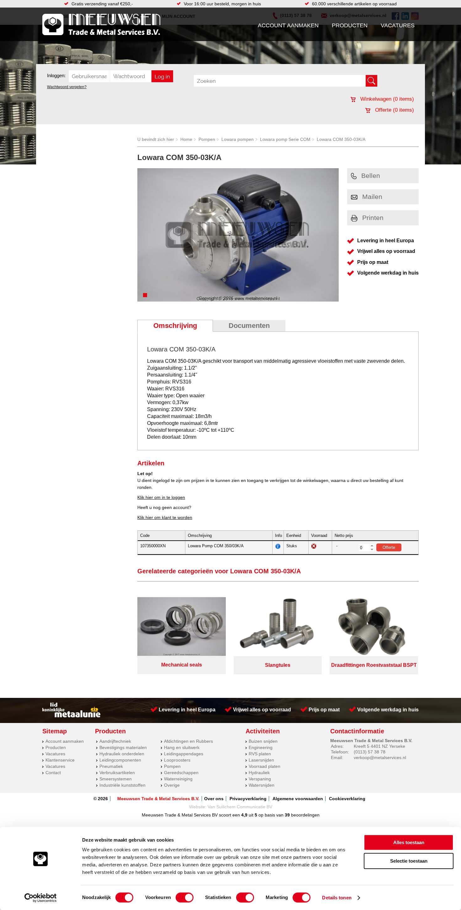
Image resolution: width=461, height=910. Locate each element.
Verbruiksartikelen (117, 772)
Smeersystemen (115, 778)
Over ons (214, 798)
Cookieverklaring (347, 798)
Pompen (207, 139)
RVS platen (260, 753)
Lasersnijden (261, 760)
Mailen (372, 196)
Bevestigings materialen (123, 747)
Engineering (261, 747)
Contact (53, 772)
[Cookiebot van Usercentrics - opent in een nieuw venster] (40, 897)
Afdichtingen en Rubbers (188, 741)
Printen (373, 217)
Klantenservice (60, 760)
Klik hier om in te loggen (161, 497)
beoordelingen (305, 814)
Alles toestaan (408, 842)
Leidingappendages (183, 753)
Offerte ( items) (394, 110)
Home (186, 139)
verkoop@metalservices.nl (380, 757)
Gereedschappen (181, 772)
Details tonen (336, 897)
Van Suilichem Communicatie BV (240, 806)
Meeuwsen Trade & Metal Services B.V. (158, 798)
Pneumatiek (111, 766)
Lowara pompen (237, 139)
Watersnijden (261, 785)
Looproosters (177, 760)
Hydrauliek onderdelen (121, 753)
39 (287, 814)
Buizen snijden (263, 741)
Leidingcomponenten (120, 760)
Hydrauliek (259, 772)
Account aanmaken (288, 25)
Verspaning (260, 778)
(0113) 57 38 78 (369, 751)
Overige (172, 785)
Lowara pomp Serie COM (285, 139)
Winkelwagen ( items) (386, 99)
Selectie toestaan (408, 861)
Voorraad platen (264, 766)
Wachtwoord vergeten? (67, 87)
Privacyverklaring (248, 798)
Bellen (370, 175)
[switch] (184, 897)
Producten (350, 25)
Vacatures (398, 25)
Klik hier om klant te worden (164, 517)
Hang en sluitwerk (181, 747)
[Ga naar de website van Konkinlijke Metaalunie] (71, 715)
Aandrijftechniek (115, 741)
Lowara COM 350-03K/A (341, 139)
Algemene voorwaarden (298, 798)
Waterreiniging (178, 778)
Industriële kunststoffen (122, 785)
